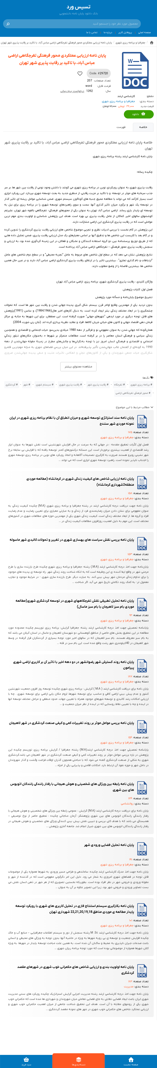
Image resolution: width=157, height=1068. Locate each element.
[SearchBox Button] (8, 23)
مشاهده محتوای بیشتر (78, 367)
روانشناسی (127, 804)
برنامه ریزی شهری (140, 384)
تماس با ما (92, 32)
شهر (25, 384)
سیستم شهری (43, 384)
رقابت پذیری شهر (96, 384)
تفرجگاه (118, 384)
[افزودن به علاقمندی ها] (80, 73)
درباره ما (108, 32)
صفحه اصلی (144, 32)
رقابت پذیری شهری (69, 384)
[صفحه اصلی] (152, 42)
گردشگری (10, 384)
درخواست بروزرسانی (72, 91)
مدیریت (128, 987)
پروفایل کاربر (125, 32)
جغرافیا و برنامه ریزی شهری (118, 101)
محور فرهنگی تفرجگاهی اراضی (132, 393)
